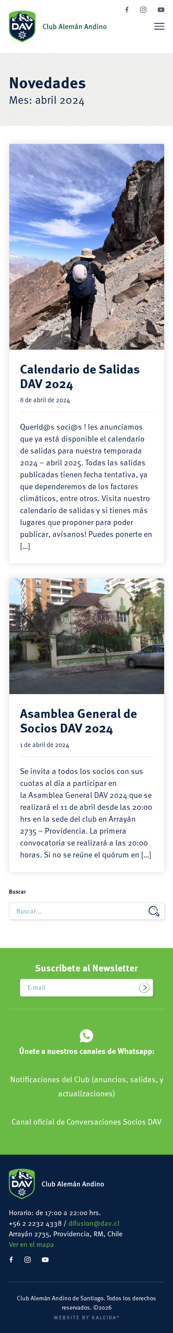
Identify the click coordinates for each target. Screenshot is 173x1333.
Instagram (143, 9)
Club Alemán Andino (57, 26)
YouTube (161, 9)
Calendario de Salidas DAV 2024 (80, 375)
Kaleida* (106, 1317)
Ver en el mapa (31, 1244)
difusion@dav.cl (93, 1223)
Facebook (127, 9)
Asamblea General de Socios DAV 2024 (78, 719)
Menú (159, 26)
